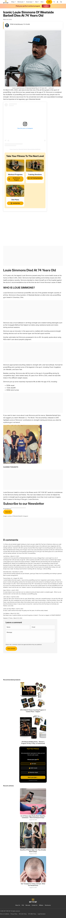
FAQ (23, 905)
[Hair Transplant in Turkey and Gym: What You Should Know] (33, 869)
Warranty (28, 905)
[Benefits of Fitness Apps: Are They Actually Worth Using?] (33, 835)
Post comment (11, 648)
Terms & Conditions (4, 914)
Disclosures (48, 905)
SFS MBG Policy (32, 914)
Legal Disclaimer (41, 914)
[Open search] (54, 2)
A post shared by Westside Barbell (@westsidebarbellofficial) (25, 149)
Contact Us (34, 905)
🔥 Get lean (33, 763)
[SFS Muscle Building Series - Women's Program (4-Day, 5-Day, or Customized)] (33, 727)
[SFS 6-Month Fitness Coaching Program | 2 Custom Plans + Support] (33, 695)
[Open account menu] (57, 2)
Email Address (7, 508)
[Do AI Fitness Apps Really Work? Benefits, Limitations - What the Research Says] (33, 801)
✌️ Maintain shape (33, 772)
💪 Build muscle (33, 768)
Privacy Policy (14, 914)
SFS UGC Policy (23, 914)
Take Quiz (46, 6)
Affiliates (41, 905)
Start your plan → (33, 777)
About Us (17, 905)
